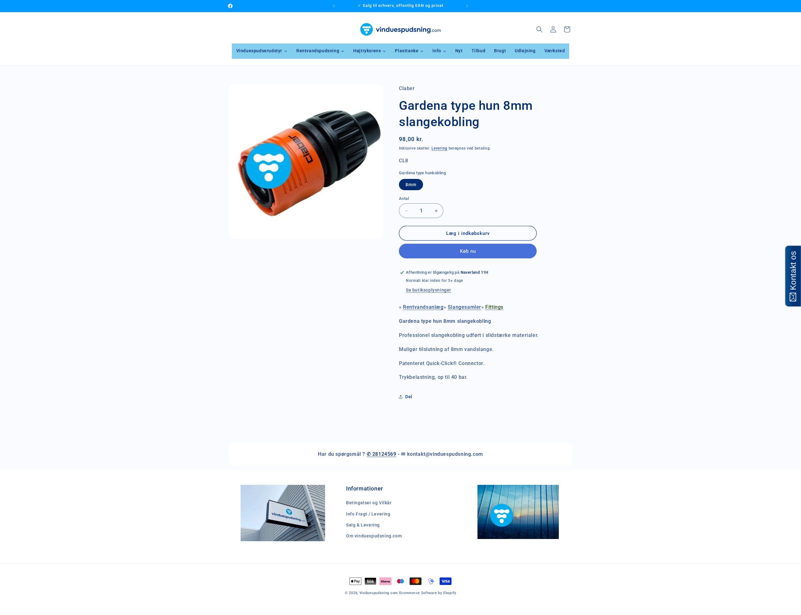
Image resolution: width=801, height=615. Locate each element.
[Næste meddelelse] (467, 6)
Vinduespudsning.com (379, 593)
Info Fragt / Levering (368, 513)
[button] (539, 29)
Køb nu (468, 251)
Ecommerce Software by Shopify (427, 593)
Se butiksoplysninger (428, 289)
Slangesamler (464, 307)
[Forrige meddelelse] (334, 6)
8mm (411, 184)
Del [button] (408, 396)
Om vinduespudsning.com (374, 535)
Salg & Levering (363, 524)
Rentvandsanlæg (423, 307)
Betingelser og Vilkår (369, 503)
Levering (439, 148)
